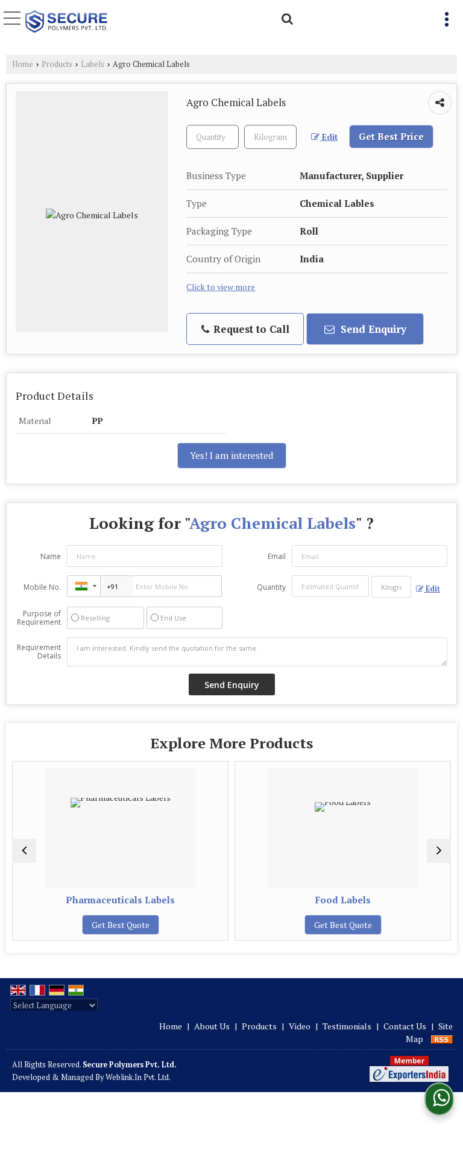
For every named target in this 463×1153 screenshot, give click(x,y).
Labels (92, 64)
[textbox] (270, 137)
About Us (212, 1026)
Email (277, 556)
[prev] (24, 851)
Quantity (271, 587)
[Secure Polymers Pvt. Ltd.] (66, 22)
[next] (439, 851)
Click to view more (220, 287)
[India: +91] (84, 586)
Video (299, 1026)
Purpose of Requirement (39, 618)
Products (57, 64)
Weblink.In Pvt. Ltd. (138, 1077)
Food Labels (343, 900)
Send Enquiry (372, 329)
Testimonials (347, 1026)
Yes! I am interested (232, 455)
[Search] (285, 17)
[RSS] (442, 1038)
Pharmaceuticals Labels (120, 900)
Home (22, 64)
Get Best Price (391, 136)
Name (50, 556)
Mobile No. (42, 587)
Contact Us (404, 1026)
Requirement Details (39, 651)
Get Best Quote (121, 924)
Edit (329, 136)
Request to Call (249, 329)
